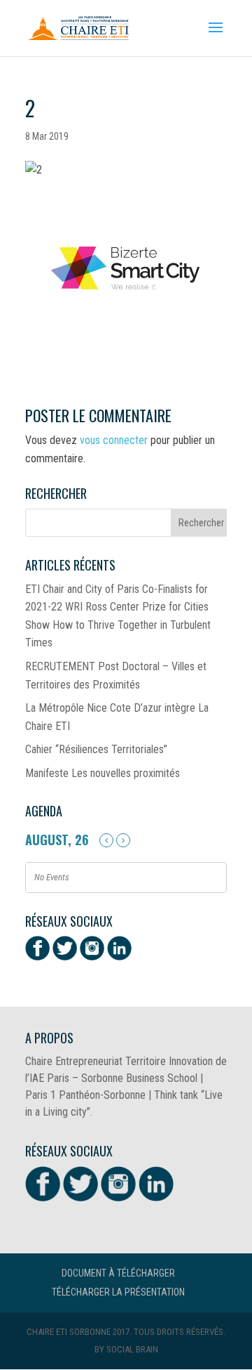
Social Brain (132, 1349)
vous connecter (114, 440)
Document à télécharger (118, 1273)
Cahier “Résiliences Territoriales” (96, 749)
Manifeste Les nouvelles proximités (102, 773)
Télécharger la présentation (118, 1292)
